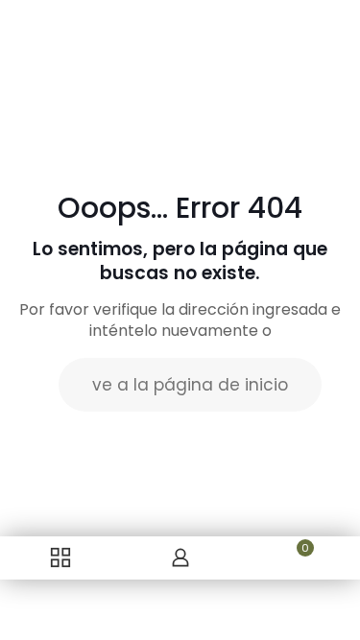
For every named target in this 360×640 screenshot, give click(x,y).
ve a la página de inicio (190, 384)
